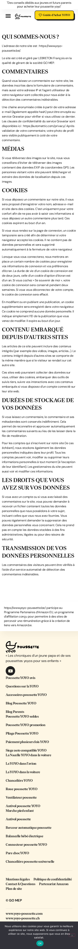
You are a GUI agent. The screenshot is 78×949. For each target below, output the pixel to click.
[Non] (72, 935)
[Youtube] (10, 671)
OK (40, 943)
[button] (8, 15)
